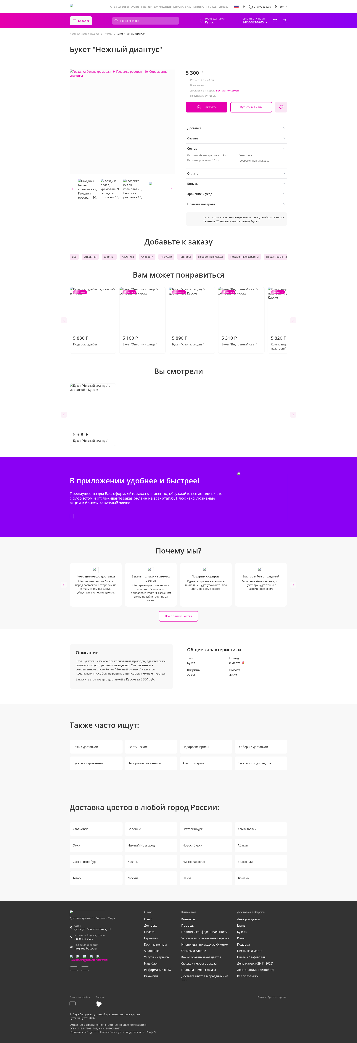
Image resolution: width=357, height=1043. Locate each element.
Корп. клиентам (182, 6)
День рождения (248, 919)
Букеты (242, 932)
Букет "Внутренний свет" (239, 318)
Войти (283, 6)
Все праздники (247, 976)
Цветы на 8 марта (249, 951)
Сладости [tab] (147, 256)
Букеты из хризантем (88, 763)
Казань (133, 862)
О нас (113, 6)
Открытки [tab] (90, 256)
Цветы (241, 925)
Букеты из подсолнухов (254, 763)
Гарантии (146, 6)
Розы (241, 938)
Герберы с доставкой (253, 747)
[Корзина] (284, 20)
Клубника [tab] (128, 256)
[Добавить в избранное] (281, 107)
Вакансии (151, 976)
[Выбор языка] (236, 6)
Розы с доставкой (85, 747)
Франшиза (152, 951)
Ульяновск (80, 829)
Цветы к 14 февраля (251, 957)
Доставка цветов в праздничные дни (204, 978)
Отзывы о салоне (193, 951)
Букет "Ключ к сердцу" (188, 318)
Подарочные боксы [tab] (210, 256)
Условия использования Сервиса (205, 938)
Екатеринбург (192, 829)
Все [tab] (74, 256)
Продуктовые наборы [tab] (280, 256)
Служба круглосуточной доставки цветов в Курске (106, 1014)
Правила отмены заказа (198, 970)
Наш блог (151, 963)
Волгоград (245, 862)
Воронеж (134, 829)
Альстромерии (193, 763)
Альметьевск (247, 829)
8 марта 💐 (237, 663)
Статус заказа (262, 6)
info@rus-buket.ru (85, 948)
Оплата (135, 6)
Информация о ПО (157, 970)
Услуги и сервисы (156, 957)
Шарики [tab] (109, 256)
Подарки (243, 944)
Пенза (187, 878)
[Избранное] (275, 20)
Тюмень (243, 878)
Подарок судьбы (85, 318)
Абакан (243, 845)
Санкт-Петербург (85, 862)
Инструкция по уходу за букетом (204, 944)
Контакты (199, 6)
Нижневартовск (194, 862)
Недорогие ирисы (196, 747)
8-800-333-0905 (83, 939)
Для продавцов (162, 6)
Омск (76, 845)
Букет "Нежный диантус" (90, 437)
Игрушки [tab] (166, 256)
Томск (77, 878)
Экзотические (138, 747)
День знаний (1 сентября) (255, 970)
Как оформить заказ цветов (201, 957)
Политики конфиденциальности (204, 932)
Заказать (210, 107)
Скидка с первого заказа (199, 963)
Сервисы (223, 6)
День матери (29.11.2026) (255, 963)
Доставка (123, 6)
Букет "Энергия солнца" (140, 318)
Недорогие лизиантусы (144, 763)
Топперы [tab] (185, 256)
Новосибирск (192, 845)
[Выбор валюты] (244, 6)
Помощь (211, 6)
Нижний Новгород (141, 845)
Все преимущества (178, 616)
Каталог (83, 21)
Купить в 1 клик (251, 107)
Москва (133, 878)
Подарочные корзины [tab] (244, 256)
